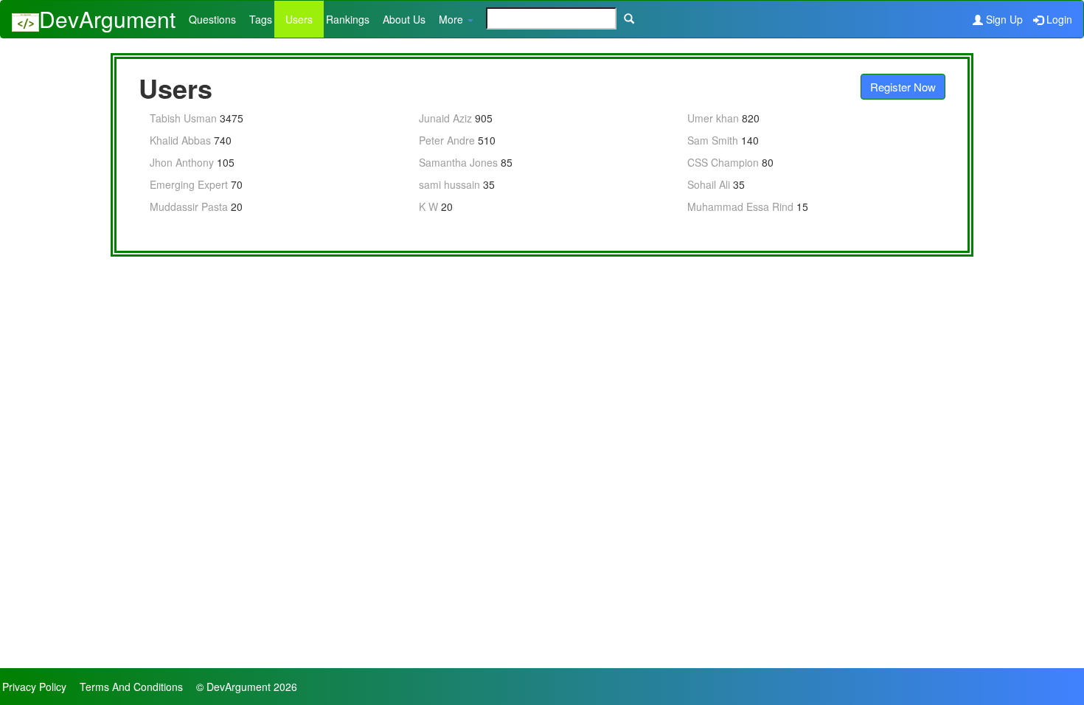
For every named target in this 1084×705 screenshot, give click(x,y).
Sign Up (1004, 19)
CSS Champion (723, 162)
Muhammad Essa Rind (740, 206)
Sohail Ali (708, 184)
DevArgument (107, 19)
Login (1059, 19)
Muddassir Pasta (189, 206)
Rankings (347, 19)
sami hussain (449, 184)
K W (428, 206)
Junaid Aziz (445, 118)
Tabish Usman (183, 118)
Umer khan (713, 118)
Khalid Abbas (180, 140)
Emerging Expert (189, 184)
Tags (260, 19)
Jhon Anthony (182, 162)
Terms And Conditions (131, 686)
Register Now (903, 86)
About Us (404, 19)
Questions (212, 19)
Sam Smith (712, 140)
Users (299, 19)
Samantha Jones (458, 162)
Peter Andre (447, 140)
